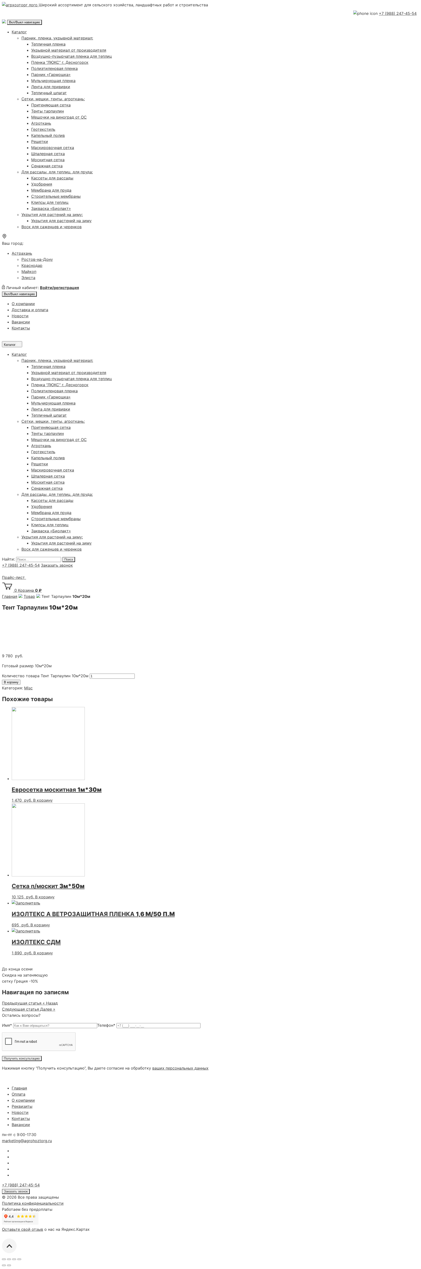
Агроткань (41, 123)
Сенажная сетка (47, 165)
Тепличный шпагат (49, 92)
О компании (23, 303)
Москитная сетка (48, 159)
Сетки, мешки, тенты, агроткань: (53, 98)
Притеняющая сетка (51, 105)
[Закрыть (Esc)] (4, 1259)
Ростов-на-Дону (37, 259)
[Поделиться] (9, 1259)
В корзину (11, 682)
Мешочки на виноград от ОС (59, 117)
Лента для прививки (50, 86)
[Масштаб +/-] (19, 1259)
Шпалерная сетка (48, 153)
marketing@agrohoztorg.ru (27, 1140)
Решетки (39, 141)
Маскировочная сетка (52, 147)
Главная (19, 1088)
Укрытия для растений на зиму (61, 220)
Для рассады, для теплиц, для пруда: (57, 171)
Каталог (19, 31)
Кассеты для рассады (52, 178)
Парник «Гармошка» (51, 74)
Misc (28, 688)
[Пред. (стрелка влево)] (4, 1265)
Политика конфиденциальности (33, 1203)
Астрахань (22, 253)
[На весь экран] (14, 1259)
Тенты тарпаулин (47, 111)
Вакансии (21, 322)
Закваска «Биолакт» (51, 208)
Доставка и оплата (30, 309)
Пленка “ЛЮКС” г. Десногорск (59, 62)
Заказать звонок (57, 565)
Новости (20, 315)
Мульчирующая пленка (53, 80)
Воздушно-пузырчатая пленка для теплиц (71, 56)
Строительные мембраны (56, 196)
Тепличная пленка (48, 44)
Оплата (18, 1094)
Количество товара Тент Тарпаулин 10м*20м (45, 675)
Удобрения (41, 184)
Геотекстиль (43, 129)
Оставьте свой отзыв (22, 1229)
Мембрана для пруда (51, 190)
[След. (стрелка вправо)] (9, 1265)
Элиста (28, 277)
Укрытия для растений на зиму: (52, 214)
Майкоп (28, 271)
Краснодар (31, 265)
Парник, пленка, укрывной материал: (57, 38)
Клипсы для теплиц (49, 202)
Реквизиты (22, 1106)
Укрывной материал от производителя (68, 50)
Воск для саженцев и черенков (51, 226)
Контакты (21, 328)
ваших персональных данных (180, 1068)
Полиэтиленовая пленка (54, 68)
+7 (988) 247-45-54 (398, 13)
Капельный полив (48, 135)
